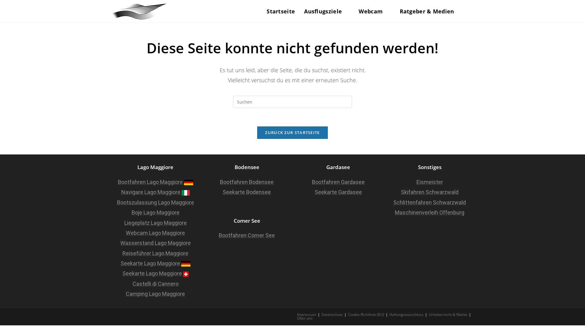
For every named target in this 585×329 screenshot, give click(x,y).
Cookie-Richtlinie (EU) (366, 314)
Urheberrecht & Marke (448, 314)
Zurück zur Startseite (292, 132)
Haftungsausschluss (406, 314)
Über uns (305, 318)
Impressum (306, 314)
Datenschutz (332, 314)
